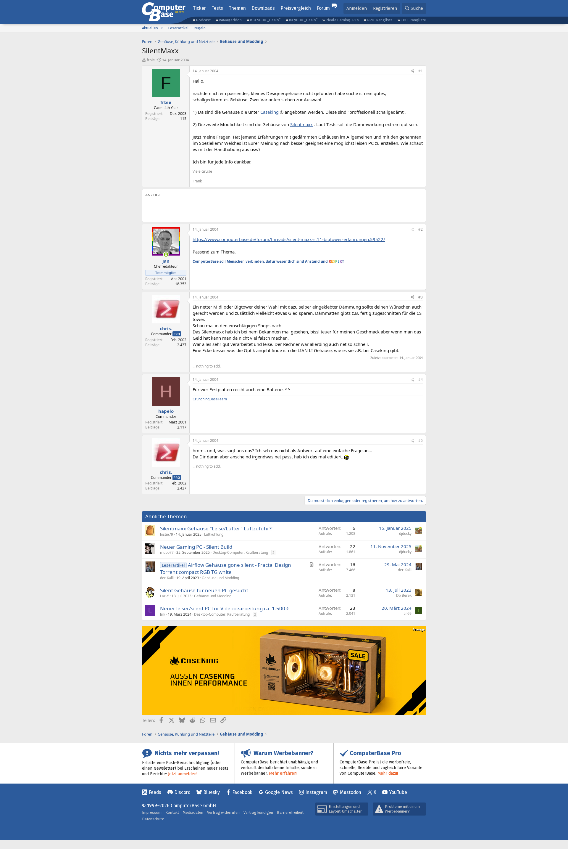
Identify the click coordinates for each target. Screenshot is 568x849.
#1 (420, 70)
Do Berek (404, 595)
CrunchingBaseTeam (210, 399)
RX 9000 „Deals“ (303, 20)
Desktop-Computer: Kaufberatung (240, 552)
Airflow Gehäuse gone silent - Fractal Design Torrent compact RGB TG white (225, 568)
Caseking (269, 112)
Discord (182, 792)
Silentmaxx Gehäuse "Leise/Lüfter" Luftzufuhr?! (216, 528)
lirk (162, 614)
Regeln (199, 28)
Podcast (203, 20)
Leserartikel (178, 28)
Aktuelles (150, 28)
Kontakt (172, 812)
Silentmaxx (301, 124)
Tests (217, 8)
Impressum (152, 812)
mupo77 (167, 552)
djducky (405, 533)
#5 (420, 440)
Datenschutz (153, 819)
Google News (279, 792)
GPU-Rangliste (380, 20)
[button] (162, 28)
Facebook (242, 792)
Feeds (155, 792)
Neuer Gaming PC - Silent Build (196, 546)
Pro (176, 334)
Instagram (316, 792)
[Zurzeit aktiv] (166, 254)
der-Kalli (167, 577)
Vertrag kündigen (258, 812)
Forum (323, 8)
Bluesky (211, 792)
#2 (420, 229)
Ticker (199, 8)
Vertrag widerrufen (223, 812)
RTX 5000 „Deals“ (265, 20)
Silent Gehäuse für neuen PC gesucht (204, 590)
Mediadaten (193, 812)
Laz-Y (164, 595)
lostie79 (166, 534)
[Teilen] (412, 71)
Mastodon (350, 792)
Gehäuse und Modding (220, 577)
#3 (420, 297)
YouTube (398, 792)
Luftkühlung (213, 534)
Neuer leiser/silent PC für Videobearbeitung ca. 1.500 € (224, 608)
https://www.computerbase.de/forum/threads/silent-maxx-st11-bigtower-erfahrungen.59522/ (289, 239)
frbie (151, 59)
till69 (408, 613)
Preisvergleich (295, 8)
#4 (420, 379)
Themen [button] (237, 8)
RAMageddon (230, 20)
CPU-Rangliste (413, 20)
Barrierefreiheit (290, 812)
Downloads (263, 8)
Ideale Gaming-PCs (342, 20)
